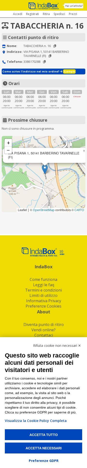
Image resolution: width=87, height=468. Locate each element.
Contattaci (43, 335)
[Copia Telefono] (44, 61)
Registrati (32, 14)
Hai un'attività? (74, 6)
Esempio (69, 71)
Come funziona (43, 279)
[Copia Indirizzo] (50, 55)
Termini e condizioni (43, 290)
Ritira (46, 14)
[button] (45, 169)
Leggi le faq (43, 284)
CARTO (79, 210)
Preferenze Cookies (43, 306)
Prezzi (73, 14)
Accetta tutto (43, 435)
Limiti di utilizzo (43, 295)
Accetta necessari (44, 448)
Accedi (17, 14)
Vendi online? (43, 330)
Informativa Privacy (43, 300)
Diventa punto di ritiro (43, 324)
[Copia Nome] (54, 46)
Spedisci (59, 14)
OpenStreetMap (44, 210)
